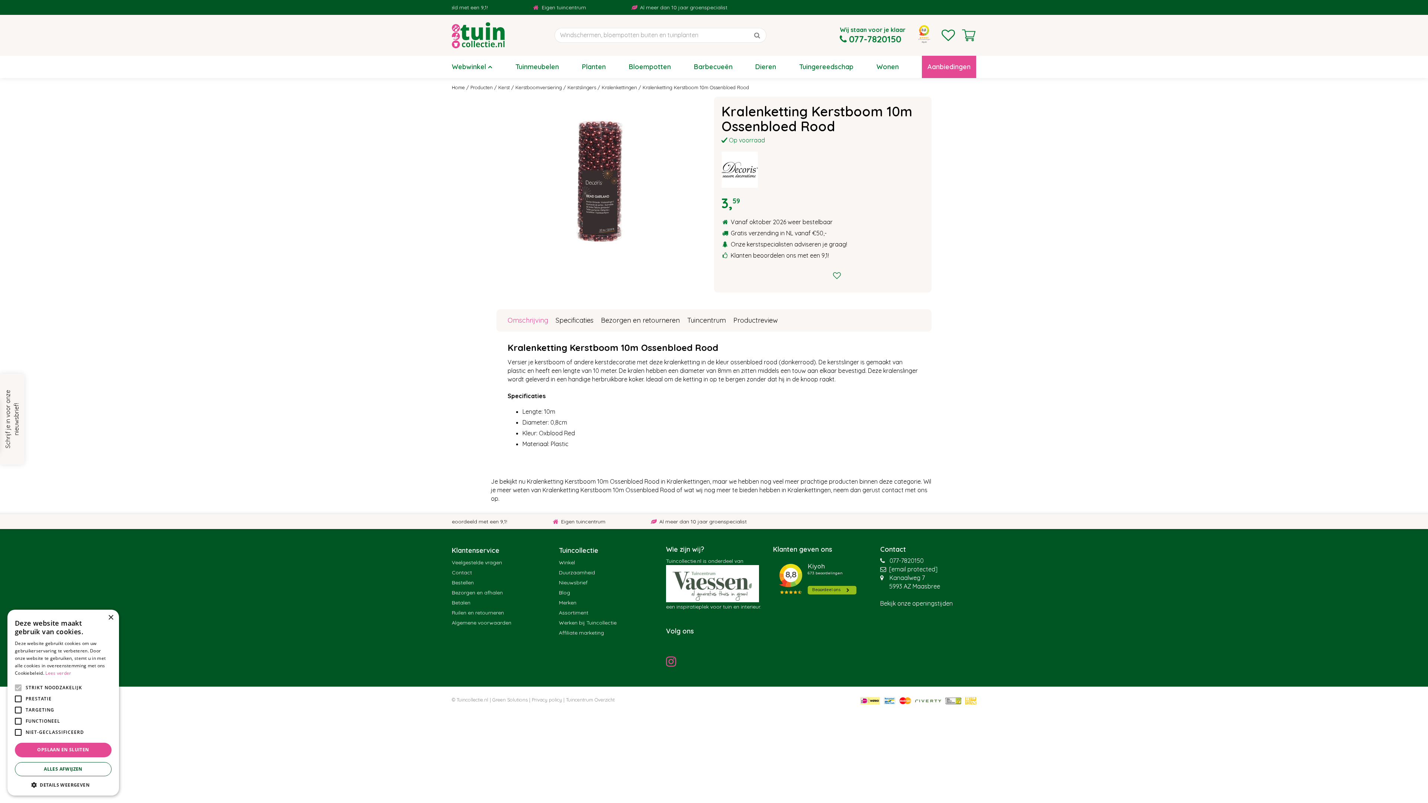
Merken (567, 602)
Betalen (461, 602)
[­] (673, 661)
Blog (564, 592)
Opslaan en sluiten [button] (63, 749)
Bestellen (463, 582)
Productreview (755, 320)
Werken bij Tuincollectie (588, 622)
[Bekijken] (968, 35)
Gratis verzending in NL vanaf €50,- (779, 233)
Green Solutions (510, 700)
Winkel (567, 562)
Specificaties (575, 320)
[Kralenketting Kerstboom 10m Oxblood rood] (599, 180)
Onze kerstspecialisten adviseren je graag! (789, 244)
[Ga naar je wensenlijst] (948, 35)
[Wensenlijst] (948, 35)
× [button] (110, 617)
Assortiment (573, 612)
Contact (462, 572)
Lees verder (58, 673)
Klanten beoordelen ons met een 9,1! (780, 255)
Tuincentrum (706, 320)
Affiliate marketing (581, 632)
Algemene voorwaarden (481, 622)
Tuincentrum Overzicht (590, 700)
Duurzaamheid (577, 572)
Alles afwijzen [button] (63, 769)
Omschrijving (528, 320)
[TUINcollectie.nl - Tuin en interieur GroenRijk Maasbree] (478, 35)
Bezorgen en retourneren (640, 320)
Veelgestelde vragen (477, 562)
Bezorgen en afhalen (477, 592)
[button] (63, 784)
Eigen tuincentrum (531, 7)
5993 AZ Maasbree (914, 586)
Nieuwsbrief (573, 582)
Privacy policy (547, 700)
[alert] (63, 703)
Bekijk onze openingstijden (916, 603)
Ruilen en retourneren (478, 612)
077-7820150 (907, 560)
